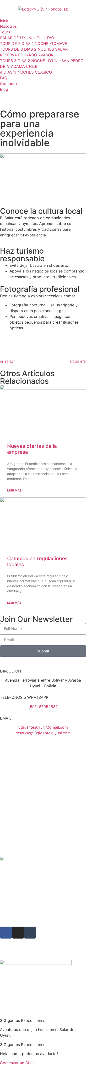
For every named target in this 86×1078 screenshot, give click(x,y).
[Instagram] (18, 933)
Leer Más (14, 490)
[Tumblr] (30, 933)
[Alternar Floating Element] (4, 1070)
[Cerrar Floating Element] (5, 955)
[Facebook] (6, 933)
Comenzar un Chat (17, 1062)
